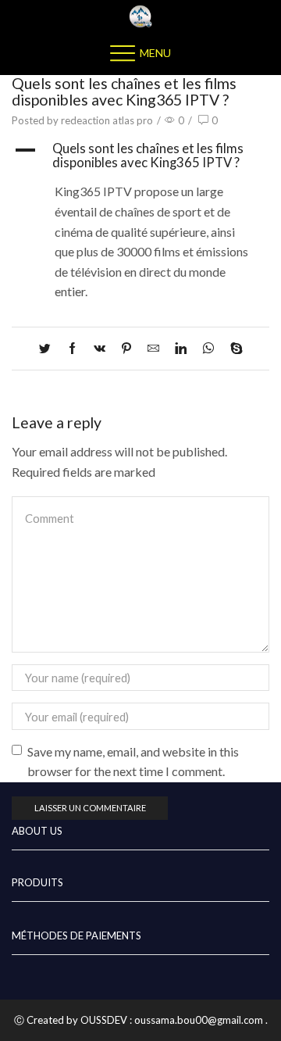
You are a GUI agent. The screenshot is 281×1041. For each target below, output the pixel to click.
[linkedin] (180, 348)
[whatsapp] (208, 348)
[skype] (232, 348)
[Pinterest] (126, 348)
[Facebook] (72, 348)
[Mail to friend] (153, 348)
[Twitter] (49, 348)
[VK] (99, 348)
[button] (140, 156)
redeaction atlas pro (107, 120)
